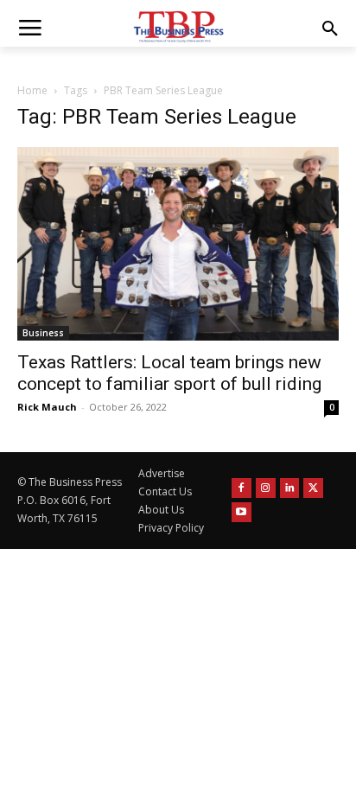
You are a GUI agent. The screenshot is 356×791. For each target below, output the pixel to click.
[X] (313, 488)
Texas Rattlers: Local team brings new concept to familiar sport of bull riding (169, 373)
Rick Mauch (47, 406)
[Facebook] (241, 488)
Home (32, 90)
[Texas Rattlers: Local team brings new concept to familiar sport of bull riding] (178, 243)
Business (43, 333)
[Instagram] (266, 488)
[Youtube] (241, 512)
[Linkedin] (290, 488)
